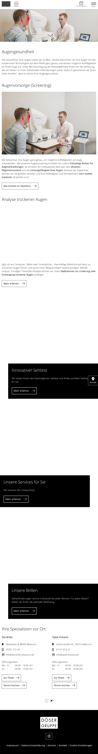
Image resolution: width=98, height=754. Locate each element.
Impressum (13, 745)
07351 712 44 (13, 649)
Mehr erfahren (11, 283)
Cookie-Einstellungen (81, 745)
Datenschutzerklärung (33, 745)
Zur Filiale (8, 677)
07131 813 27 (63, 649)
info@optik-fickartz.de (67, 654)
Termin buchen (81, 6)
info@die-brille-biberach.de (20, 654)
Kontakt (63, 745)
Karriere (52, 745)
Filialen (16, 6)
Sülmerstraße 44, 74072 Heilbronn (74, 644)
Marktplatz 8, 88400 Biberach (21, 644)
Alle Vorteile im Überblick (17, 185)
